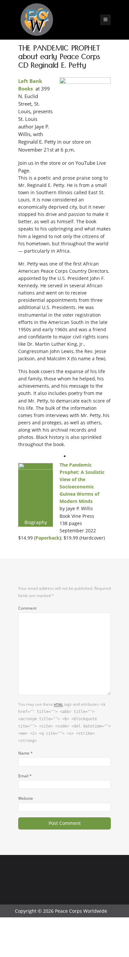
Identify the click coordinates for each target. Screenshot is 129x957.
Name (25, 753)
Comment (27, 608)
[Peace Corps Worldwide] (36, 20)
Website (25, 798)
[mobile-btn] (105, 20)
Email (25, 775)
